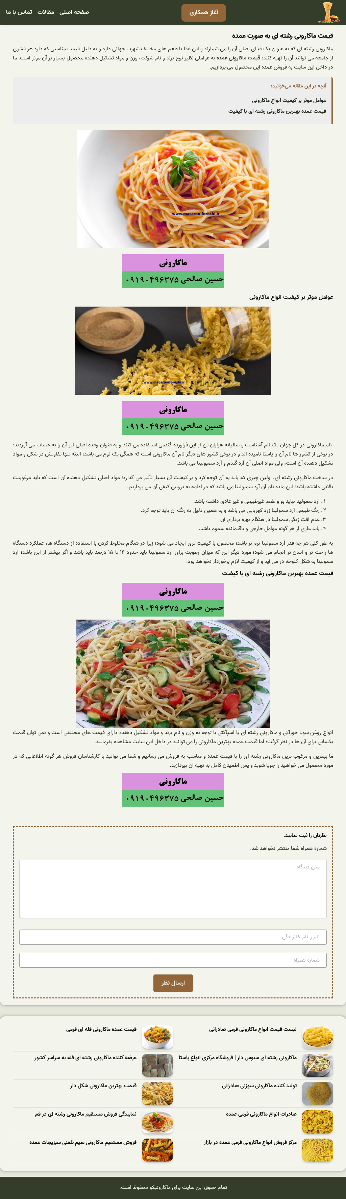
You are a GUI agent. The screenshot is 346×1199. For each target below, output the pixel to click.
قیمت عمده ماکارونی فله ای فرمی (101, 1029)
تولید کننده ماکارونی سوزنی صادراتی (259, 1086)
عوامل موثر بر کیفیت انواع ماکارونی (289, 100)
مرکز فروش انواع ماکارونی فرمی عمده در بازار (250, 1143)
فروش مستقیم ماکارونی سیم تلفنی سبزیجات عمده (83, 1143)
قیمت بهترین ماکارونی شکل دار (103, 1086)
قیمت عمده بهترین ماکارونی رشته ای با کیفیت (277, 111)
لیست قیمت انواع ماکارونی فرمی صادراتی (253, 1029)
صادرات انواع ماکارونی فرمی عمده (261, 1114)
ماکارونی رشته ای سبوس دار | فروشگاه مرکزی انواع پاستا (238, 1058)
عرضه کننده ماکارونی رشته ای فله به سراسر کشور (85, 1058)
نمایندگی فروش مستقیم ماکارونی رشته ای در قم (86, 1114)
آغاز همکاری (204, 13)
